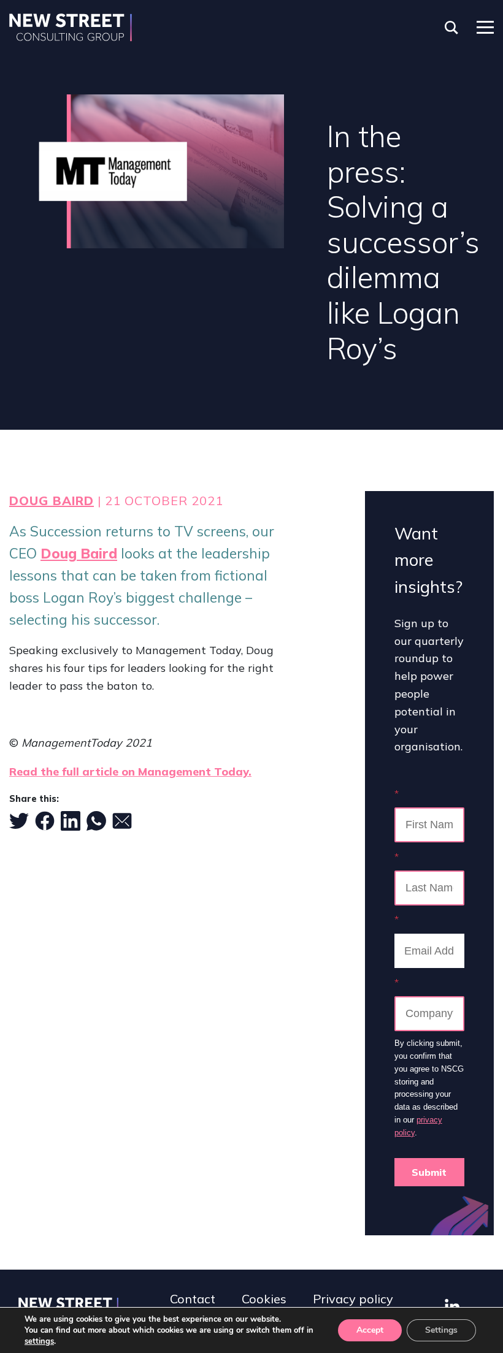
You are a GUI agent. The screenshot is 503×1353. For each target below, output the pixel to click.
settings (39, 1341)
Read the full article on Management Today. (130, 771)
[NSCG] (70, 27)
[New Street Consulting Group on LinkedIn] (452, 1306)
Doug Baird (51, 500)
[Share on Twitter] (19, 821)
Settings (441, 1330)
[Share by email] (122, 821)
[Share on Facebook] (45, 821)
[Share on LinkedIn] (70, 821)
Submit (429, 1172)
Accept (369, 1330)
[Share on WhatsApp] (96, 821)
